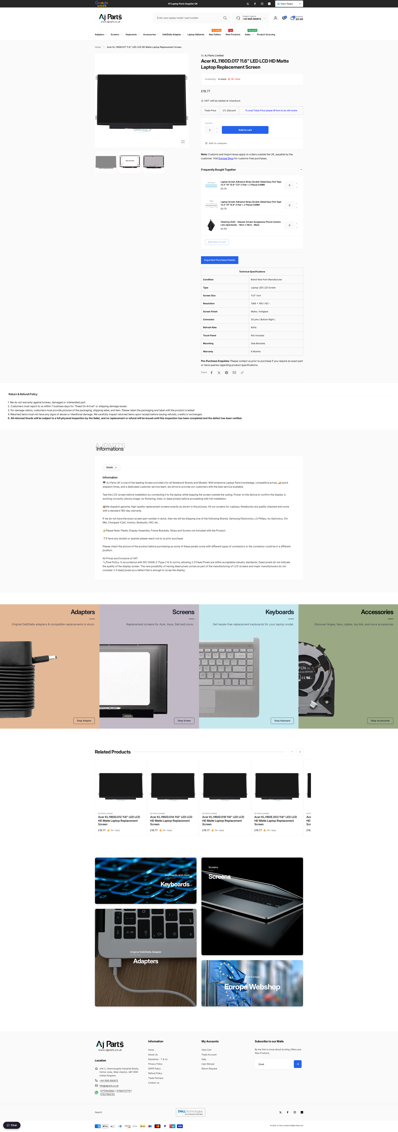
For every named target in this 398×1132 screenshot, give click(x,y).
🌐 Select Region (285, 4)
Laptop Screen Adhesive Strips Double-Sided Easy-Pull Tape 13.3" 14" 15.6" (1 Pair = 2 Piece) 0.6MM (251, 203)
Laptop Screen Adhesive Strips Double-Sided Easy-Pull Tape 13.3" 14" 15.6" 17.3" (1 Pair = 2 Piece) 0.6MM (251, 183)
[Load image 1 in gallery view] (106, 162)
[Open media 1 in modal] (142, 100)
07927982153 (107, 1094)
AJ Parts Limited (212, 55)
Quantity (209, 123)
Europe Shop (226, 158)
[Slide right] (300, 752)
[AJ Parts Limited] (109, 1051)
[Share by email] (234, 372)
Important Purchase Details (219, 260)
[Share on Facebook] (211, 372)
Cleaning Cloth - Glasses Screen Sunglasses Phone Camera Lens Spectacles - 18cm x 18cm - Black (251, 223)
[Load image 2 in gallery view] (130, 162)
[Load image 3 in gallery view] (153, 162)
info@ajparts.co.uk (109, 1085)
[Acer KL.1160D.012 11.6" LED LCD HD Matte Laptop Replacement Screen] (121, 802)
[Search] (225, 18)
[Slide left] (292, 752)
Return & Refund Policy (23, 394)
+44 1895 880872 (109, 1080)
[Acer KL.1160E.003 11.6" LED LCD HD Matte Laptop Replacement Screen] (277, 802)
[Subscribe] (298, 1064)
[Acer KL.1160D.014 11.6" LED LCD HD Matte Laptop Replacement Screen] (173, 802)
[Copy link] (242, 372)
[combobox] (192, 18)
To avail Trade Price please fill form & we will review (271, 110)
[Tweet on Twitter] (219, 372)
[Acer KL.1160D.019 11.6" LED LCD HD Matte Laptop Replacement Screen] (225, 802)
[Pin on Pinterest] (226, 372)
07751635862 (107, 1090)
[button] (296, 18)
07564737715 (124, 1090)
